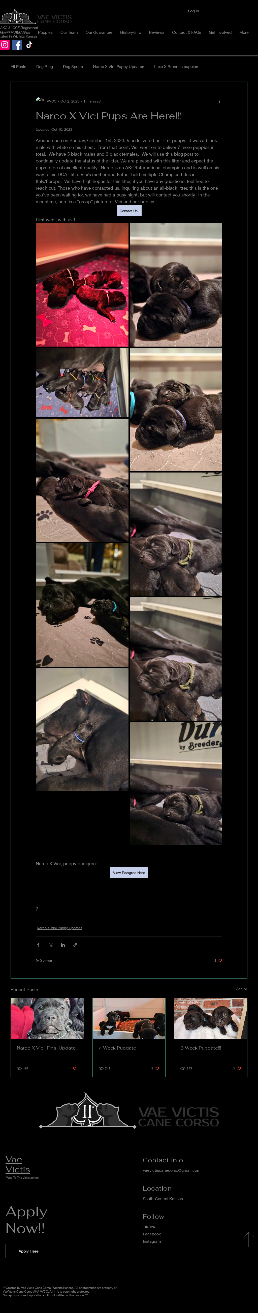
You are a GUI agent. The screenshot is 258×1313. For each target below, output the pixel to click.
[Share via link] (75, 944)
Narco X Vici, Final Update (46, 1048)
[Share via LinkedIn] (62, 944)
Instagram (152, 1241)
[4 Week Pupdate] (129, 1018)
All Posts (18, 66)
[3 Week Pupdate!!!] (210, 1018)
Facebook (152, 1233)
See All (241, 989)
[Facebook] (17, 45)
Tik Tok (149, 1226)
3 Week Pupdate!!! (200, 1048)
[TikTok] (29, 45)
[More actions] (219, 101)
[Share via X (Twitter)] (50, 944)
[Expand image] (82, 285)
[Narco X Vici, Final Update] (47, 1018)
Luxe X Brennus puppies (176, 66)
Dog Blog (44, 66)
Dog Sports (73, 66)
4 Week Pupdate (117, 1048)
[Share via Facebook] (38, 944)
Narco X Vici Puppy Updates (118, 66)
